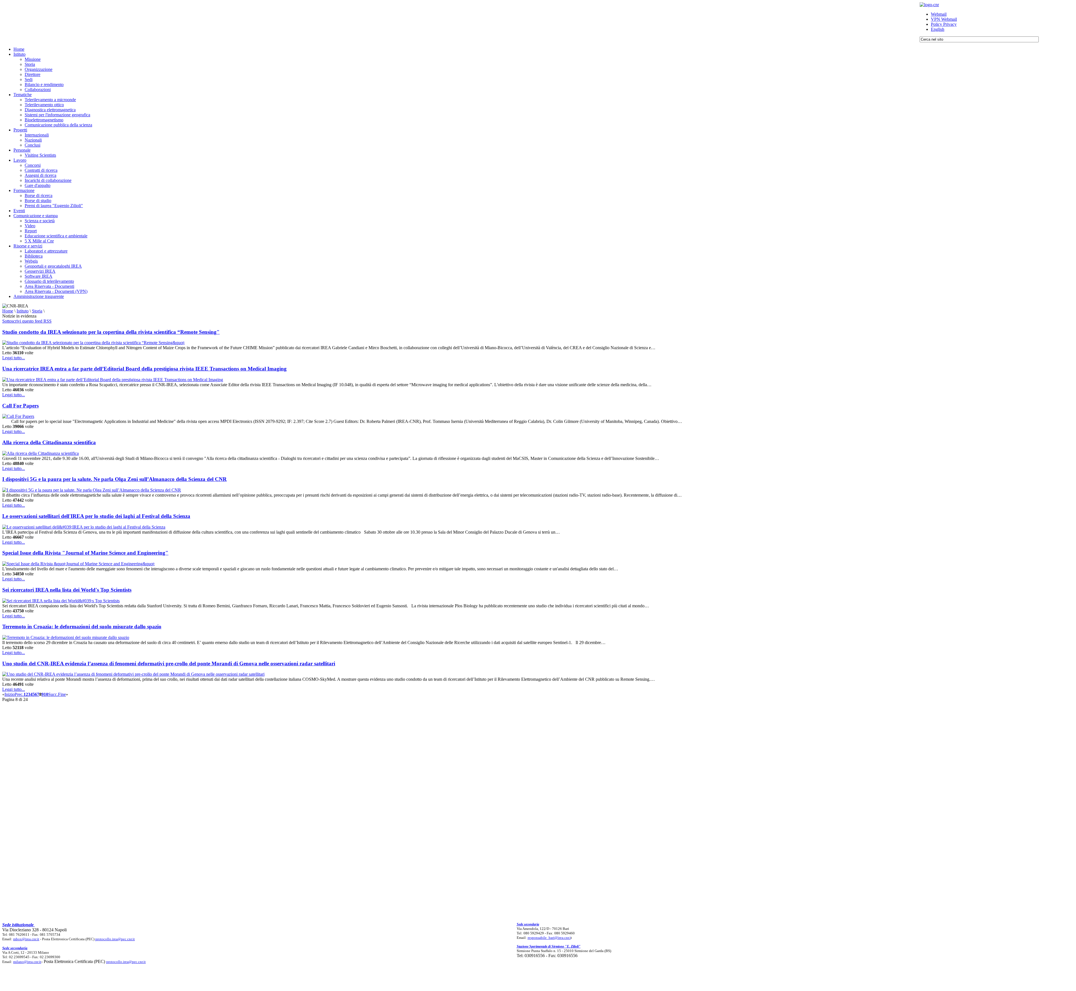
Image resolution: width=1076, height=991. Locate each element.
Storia (37, 311)
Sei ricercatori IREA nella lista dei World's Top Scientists (66, 590)
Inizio (9, 694)
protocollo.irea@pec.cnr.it (115, 939)
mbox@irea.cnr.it (26, 939)
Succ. (53, 694)
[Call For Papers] (18, 416)
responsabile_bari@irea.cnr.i (549, 938)
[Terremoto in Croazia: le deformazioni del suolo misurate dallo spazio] (65, 637)
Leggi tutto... (13, 357)
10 (46, 694)
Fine (62, 694)
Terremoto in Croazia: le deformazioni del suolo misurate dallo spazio (81, 626)
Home (7, 311)
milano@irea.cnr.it (27, 962)
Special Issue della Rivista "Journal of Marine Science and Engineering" (85, 553)
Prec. (19, 694)
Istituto (23, 311)
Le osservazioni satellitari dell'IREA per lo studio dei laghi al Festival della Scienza (96, 516)
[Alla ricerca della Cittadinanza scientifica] (40, 453)
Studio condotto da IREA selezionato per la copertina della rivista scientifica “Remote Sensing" (111, 332)
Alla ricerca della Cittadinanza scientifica (49, 442)
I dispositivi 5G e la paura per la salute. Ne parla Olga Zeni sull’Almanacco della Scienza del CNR (114, 479)
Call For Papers (20, 406)
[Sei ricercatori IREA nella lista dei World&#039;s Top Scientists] (61, 600)
